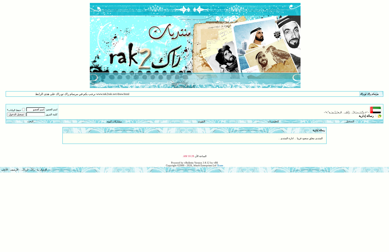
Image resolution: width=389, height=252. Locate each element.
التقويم (201, 121)
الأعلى (4, 169)
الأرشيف (14, 169)
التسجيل (350, 121)
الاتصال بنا (42, 169)
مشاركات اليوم (114, 121)
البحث (30, 121)
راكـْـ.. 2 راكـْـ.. (28, 169)
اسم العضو (51, 109)
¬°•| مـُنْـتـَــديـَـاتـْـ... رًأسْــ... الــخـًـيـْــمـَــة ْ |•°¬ (346, 112)
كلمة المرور (51, 114)
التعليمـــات (273, 121)
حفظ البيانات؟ (14, 110)
